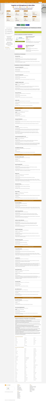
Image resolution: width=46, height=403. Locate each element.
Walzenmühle (35, 348)
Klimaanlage (36, 2)
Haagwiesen (35, 377)
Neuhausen (25, 348)
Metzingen (16, 377)
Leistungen (31, 385)
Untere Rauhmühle (25, 377)
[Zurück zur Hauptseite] (10, 385)
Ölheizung (32, 2)
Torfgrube (25, 352)
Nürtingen (16, 348)
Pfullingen (34, 362)
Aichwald (34, 357)
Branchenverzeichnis (19, 389)
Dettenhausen (35, 367)
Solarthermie (19, 2)
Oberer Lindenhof (25, 367)
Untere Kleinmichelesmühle (26, 357)
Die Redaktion (18, 385)
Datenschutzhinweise (32, 388)
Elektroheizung (28, 2)
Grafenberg (16, 352)
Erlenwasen (25, 372)
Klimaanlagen (18, 398)
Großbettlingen (16, 357)
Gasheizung (15, 2)
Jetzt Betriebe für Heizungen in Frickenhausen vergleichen (28, 200)
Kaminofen (24, 2)
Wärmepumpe (6, 2)
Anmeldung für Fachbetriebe (33, 386)
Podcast (18, 386)
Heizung (40, 2)
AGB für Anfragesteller (32, 389)
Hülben (15, 367)
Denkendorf (16, 372)
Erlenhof (16, 362)
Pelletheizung (11, 2)
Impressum (31, 391)
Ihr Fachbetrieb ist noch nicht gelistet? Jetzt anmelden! (28, 316)
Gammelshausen (35, 372)
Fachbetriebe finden (19, 388)
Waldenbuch (35, 352)
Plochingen (25, 362)
